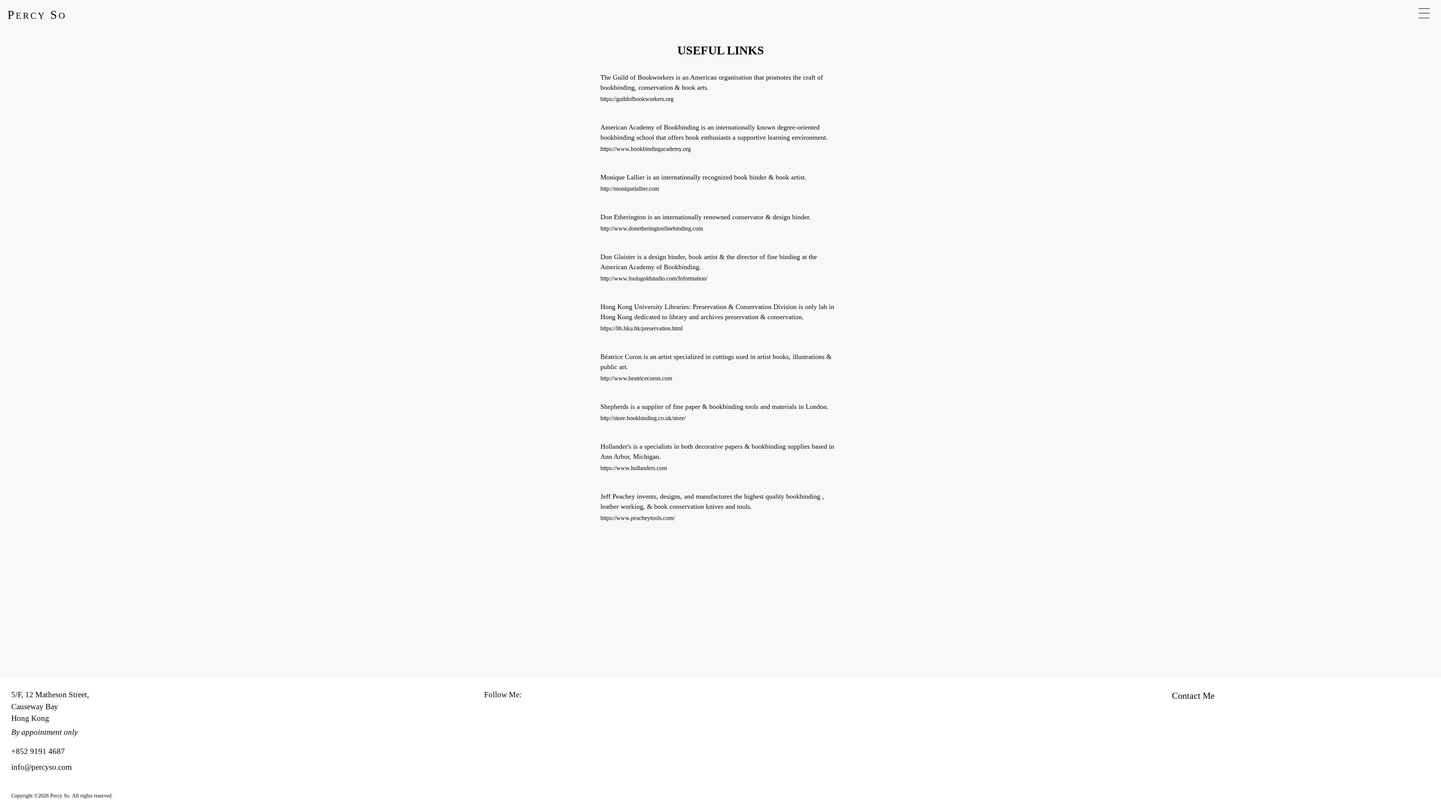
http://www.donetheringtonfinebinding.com (651, 228)
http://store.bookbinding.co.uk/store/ (643, 418)
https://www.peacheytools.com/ (637, 518)
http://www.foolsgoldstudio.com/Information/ (653, 278)
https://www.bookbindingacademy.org (645, 149)
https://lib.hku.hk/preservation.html (641, 328)
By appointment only (44, 732)
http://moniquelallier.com (629, 188)
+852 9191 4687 (38, 751)
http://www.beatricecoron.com (636, 378)
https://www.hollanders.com (633, 468)
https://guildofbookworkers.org (637, 99)
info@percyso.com (41, 767)
